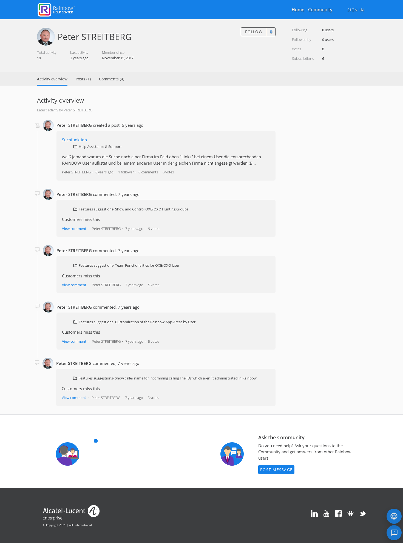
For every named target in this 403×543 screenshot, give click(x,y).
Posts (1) (83, 78)
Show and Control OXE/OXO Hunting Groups (151, 209)
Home (298, 10)
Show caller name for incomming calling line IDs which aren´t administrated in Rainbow (186, 378)
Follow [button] (254, 31)
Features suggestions (96, 209)
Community (320, 10)
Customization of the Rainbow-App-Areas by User (155, 321)
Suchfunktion (74, 139)
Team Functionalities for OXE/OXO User (147, 265)
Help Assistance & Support (100, 146)
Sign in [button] (355, 9)
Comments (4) (111, 78)
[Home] (56, 9)
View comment (74, 228)
